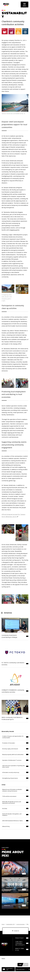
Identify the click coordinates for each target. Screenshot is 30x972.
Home (3, 924)
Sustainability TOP (10, 924)
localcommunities (20, 924)
